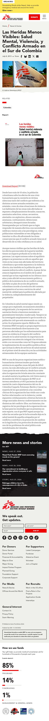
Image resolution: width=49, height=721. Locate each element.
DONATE (34, 17)
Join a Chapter (32, 564)
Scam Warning (8, 617)
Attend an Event (32, 557)
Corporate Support (9, 577)
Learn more (7, 658)
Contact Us (6, 610)
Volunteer (29, 560)
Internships (30, 600)
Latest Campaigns (33, 550)
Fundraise (30, 554)
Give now (6, 10)
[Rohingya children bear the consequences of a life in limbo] (24, 484)
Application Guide (33, 597)
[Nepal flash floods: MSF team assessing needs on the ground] (24, 456)
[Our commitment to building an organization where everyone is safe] (24, 470)
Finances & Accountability (12, 557)
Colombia (7, 107)
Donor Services (8, 550)
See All (5, 447)
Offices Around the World (12, 591)
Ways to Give (7, 560)
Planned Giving (8, 571)
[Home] (13, 17)
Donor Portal (7, 554)
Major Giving (7, 564)
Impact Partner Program (11, 567)
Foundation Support (10, 574)
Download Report (10, 186)
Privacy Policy (7, 614)
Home (4, 26)
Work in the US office (34, 588)
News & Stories (15, 26)
